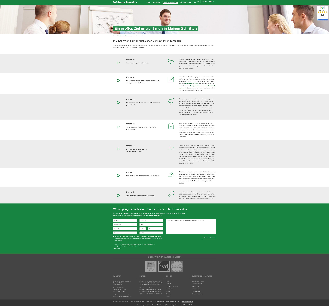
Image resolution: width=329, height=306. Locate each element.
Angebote (156, 2)
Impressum (149, 301)
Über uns (168, 294)
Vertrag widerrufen (188, 301)
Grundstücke (195, 286)
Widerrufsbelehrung (175, 301)
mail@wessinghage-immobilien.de (122, 295)
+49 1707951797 (121, 289)
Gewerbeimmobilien (197, 294)
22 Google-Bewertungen (322, 17)
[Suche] (198, 1)
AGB (154, 301)
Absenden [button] (210, 238)
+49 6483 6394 (209, 1)
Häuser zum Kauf (197, 283)
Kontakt (168, 296)
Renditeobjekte (196, 291)
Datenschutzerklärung (127, 236)
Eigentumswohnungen (198, 281)
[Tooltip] (327, 19)
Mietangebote (196, 289)
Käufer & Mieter (170, 289)
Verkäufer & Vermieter (125, 35)
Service (168, 291)
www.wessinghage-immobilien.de (122, 296)
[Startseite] (125, 2)
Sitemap (167, 301)
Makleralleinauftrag (191, 83)
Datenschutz (160, 301)
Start (149, 2)
